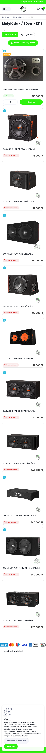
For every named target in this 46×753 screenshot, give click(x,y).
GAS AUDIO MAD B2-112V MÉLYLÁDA (18, 201)
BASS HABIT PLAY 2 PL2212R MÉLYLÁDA (19, 516)
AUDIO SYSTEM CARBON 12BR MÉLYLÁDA (20, 89)
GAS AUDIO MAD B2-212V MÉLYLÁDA (19, 463)
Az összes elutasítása (16, 741)
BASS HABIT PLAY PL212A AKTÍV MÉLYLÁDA (21, 568)
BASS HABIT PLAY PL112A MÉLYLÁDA (18, 306)
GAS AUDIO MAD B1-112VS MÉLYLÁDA (19, 149)
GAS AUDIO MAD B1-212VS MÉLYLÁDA (19, 411)
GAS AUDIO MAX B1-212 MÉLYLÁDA (18, 620)
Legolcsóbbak (10, 34)
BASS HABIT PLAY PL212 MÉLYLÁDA (18, 254)
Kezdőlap (5, 17)
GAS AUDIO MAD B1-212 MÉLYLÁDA (18, 359)
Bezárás (11, 746)
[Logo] (23, 9)
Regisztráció (40, 2)
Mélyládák (17, 17)
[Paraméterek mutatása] (23, 43)
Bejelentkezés (27, 2)
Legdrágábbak (26, 34)
